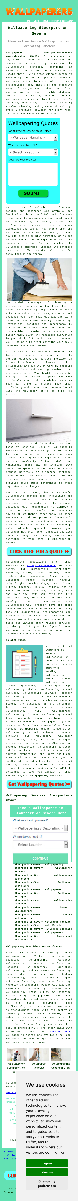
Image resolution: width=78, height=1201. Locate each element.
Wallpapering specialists (26, 562)
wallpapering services (24, 67)
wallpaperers (15, 605)
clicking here (60, 1031)
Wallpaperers (13, 1159)
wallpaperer (54, 657)
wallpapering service (35, 359)
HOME (28, 21)
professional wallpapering (25, 743)
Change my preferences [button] (47, 1183)
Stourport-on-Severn (41, 565)
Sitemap (9, 1151)
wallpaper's (14, 247)
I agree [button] (47, 1163)
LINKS (36, 21)
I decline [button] (47, 1172)
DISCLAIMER (67, 21)
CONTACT (55, 21)
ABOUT (45, 21)
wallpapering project (21, 496)
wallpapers (25, 468)
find (19, 952)
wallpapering (53, 317)
